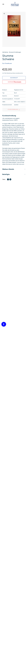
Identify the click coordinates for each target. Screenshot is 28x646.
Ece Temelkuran (7, 63)
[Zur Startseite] (15, 4)
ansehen (16, 104)
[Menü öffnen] (3, 4)
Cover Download (13, 109)
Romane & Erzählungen (15, 52)
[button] (3, 324)
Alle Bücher (5, 52)
